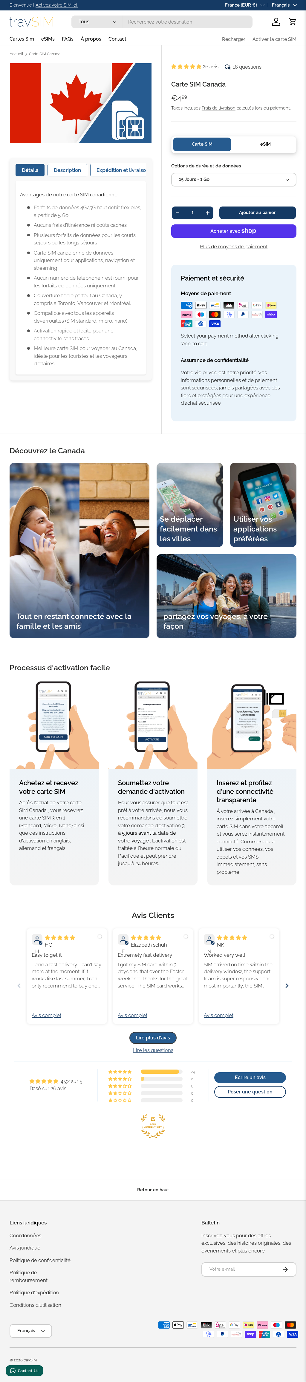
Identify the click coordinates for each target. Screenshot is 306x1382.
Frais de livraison (218, 108)
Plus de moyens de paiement (233, 246)
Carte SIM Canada (44, 54)
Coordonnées (25, 1235)
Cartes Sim (22, 39)
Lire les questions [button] (153, 1050)
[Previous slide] (19, 985)
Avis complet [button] (46, 1015)
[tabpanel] (81, 278)
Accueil (16, 54)
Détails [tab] (30, 170)
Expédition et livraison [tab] (123, 170)
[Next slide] (287, 985)
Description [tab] (67, 170)
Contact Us (28, 1370)
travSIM (30, 1360)
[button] (292, 21)
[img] (60, 938)
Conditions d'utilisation (35, 1305)
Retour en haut (153, 1190)
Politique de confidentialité (40, 1260)
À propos (91, 39)
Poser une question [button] (250, 1092)
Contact (117, 39)
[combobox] (161, 22)
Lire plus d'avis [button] (153, 1038)
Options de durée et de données (206, 166)
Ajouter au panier (257, 212)
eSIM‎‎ (265, 144)
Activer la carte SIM (274, 39)
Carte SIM (202, 144)
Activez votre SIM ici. (57, 5)
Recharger (233, 39)
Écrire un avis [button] (250, 1077)
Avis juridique (25, 1248)
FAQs (68, 39)
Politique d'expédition (34, 1292)
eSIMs (48, 39)
